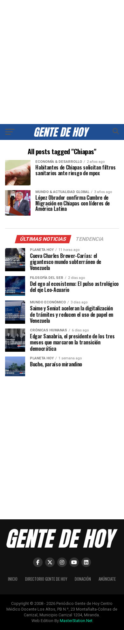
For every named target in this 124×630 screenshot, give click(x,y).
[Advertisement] (62, 62)
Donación (83, 579)
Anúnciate (107, 579)
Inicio (12, 579)
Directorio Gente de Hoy (46, 579)
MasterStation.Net (76, 620)
